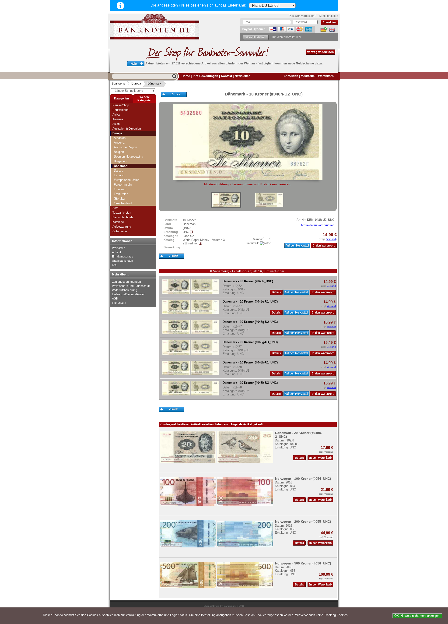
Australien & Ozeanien (126, 128)
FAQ (114, 265)
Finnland (119, 189)
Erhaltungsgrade (122, 256)
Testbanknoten (121, 212)
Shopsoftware (211, 606)
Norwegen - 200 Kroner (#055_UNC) (303, 521)
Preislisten (118, 248)
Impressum (119, 302)
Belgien (119, 152)
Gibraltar (119, 198)
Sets (115, 208)
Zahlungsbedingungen (126, 281)
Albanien (120, 138)
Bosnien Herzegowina (128, 156)
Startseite (118, 83)
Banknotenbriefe (122, 217)
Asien (116, 124)
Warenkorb (326, 76)
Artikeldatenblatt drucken (317, 225)
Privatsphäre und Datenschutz (131, 286)
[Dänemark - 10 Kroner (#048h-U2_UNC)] (226, 200)
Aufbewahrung (121, 226)
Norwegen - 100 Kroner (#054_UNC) (303, 478)
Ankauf (116, 252)
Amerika (117, 119)
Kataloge (118, 222)
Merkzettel (308, 76)
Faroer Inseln (123, 184)
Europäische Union (126, 180)
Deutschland (120, 110)
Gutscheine (119, 231)
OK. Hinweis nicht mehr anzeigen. (417, 615)
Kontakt (226, 76)
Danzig (118, 170)
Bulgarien (120, 161)
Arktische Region (125, 147)
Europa (136, 83)
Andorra (119, 142)
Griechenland (123, 203)
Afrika (116, 114)
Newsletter (242, 76)
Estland (119, 175)
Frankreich (121, 194)
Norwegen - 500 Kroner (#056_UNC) (303, 563)
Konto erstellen (328, 16)
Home (186, 76)
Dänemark (154, 83)
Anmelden (291, 76)
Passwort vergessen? (302, 16)
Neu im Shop (120, 105)
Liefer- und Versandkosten (128, 294)
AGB (115, 298)
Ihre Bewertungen (205, 76)
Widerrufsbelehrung (124, 290)
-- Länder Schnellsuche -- (133, 90)
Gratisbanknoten (122, 260)
